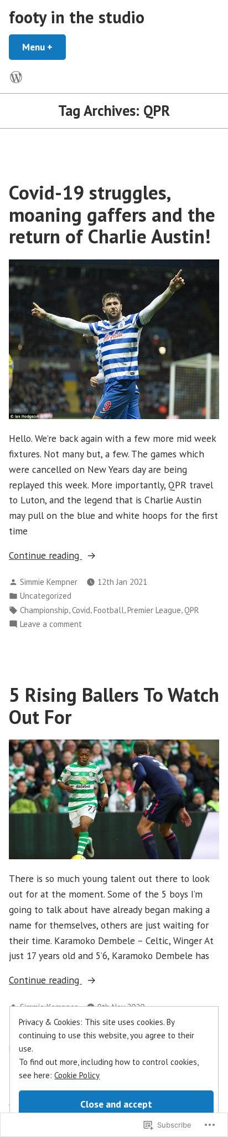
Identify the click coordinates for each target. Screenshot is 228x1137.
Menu (44, 46)
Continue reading (45, 555)
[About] (16, 77)
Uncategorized (45, 595)
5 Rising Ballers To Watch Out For (114, 705)
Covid (81, 610)
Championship (44, 610)
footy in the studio (76, 17)
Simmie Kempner (48, 582)
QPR (191, 610)
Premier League (154, 610)
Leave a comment (51, 624)
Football (109, 610)
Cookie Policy (77, 1075)
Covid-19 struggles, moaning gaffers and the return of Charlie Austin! (112, 214)
